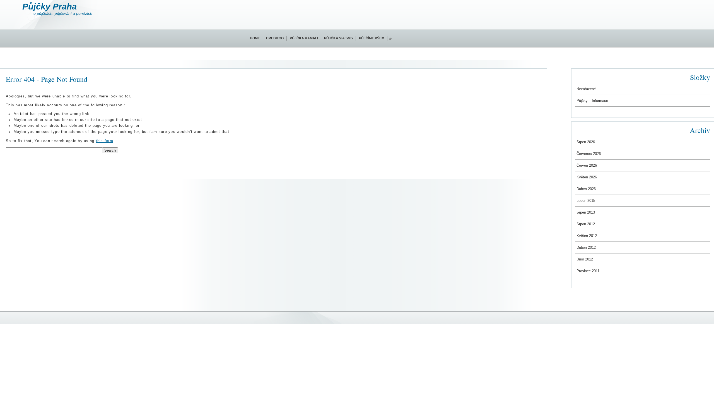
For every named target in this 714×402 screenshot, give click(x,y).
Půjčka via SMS (338, 38)
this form (104, 141)
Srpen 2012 (585, 224)
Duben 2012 (586, 247)
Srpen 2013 (585, 212)
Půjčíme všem (371, 38)
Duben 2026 (586, 189)
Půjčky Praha (49, 6)
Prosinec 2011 (587, 271)
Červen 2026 (586, 165)
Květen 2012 (586, 236)
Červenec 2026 (588, 154)
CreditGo (275, 38)
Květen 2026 (586, 177)
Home (255, 38)
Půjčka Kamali (304, 38)
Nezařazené (586, 89)
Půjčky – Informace (592, 101)
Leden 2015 (585, 200)
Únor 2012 (584, 259)
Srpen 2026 (585, 142)
